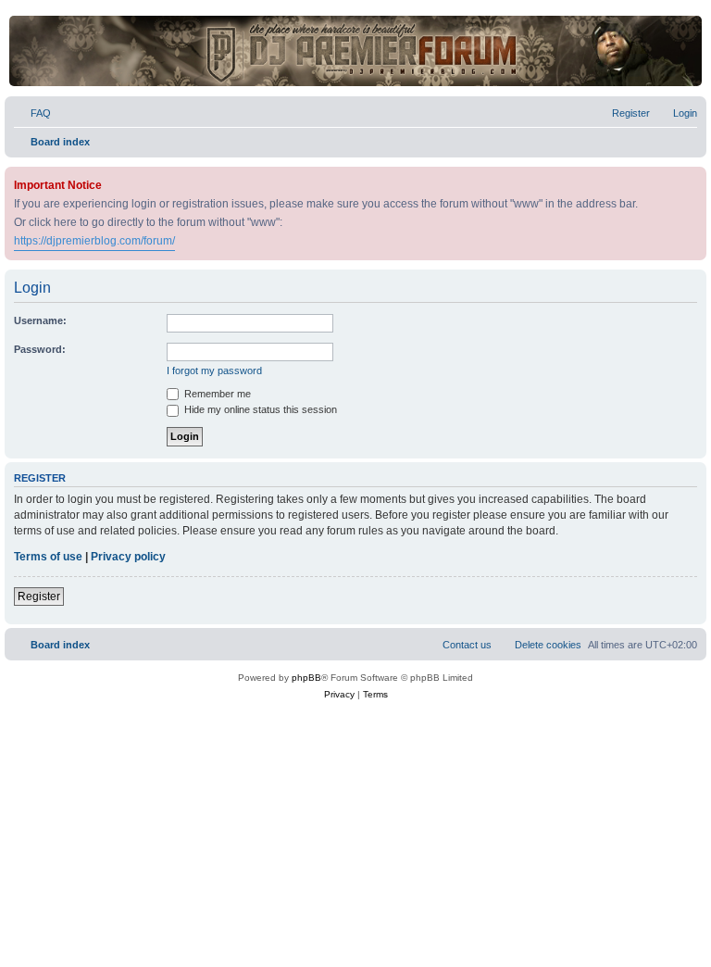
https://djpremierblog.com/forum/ (94, 240)
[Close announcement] (694, 177)
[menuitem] (32, 113)
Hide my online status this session (259, 409)
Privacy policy (128, 556)
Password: (40, 349)
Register (39, 596)
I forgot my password (214, 370)
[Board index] (355, 51)
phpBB (306, 677)
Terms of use (48, 556)
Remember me (216, 393)
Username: (40, 320)
